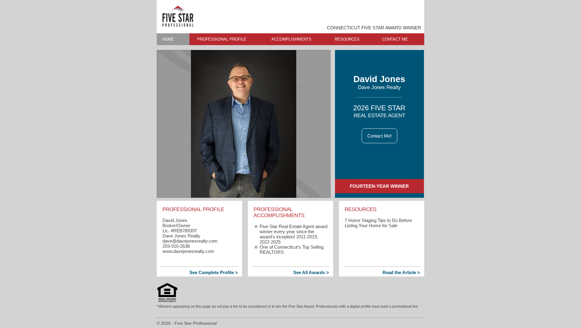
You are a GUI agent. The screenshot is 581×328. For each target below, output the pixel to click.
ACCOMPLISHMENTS (291, 39)
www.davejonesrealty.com (188, 251)
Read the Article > (401, 272)
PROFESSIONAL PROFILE (221, 39)
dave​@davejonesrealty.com (190, 241)
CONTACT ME (395, 39)
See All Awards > (311, 272)
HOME (168, 39)
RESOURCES (347, 39)
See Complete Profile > (213, 272)
